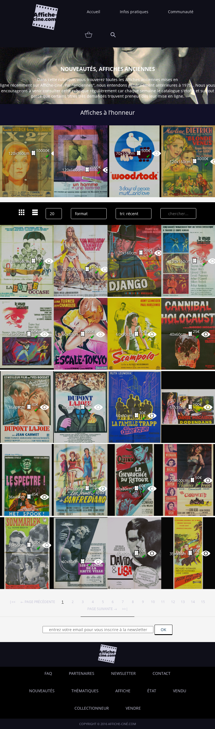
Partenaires (81, 673)
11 (163, 601)
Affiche (122, 690)
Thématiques (85, 690)
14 (193, 601)
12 (173, 601)
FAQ (48, 673)
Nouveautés (42, 690)
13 (183, 601)
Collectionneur (91, 708)
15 (203, 601)
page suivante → (102, 608)
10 (153, 601)
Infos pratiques (134, 11)
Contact (161, 673)
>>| (125, 608)
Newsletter (123, 673)
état (151, 690)
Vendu (179, 690)
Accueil (93, 11)
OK (163, 629)
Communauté (180, 11)
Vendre (133, 708)
